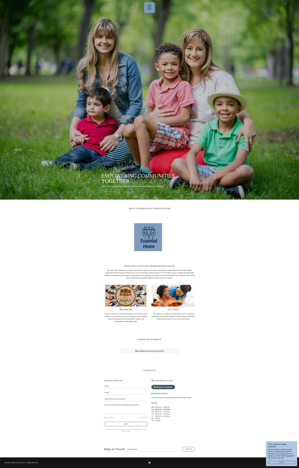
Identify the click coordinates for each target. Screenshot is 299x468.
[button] (286, 3)
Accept (281, 462)
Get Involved (110, 192)
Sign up (189, 449)
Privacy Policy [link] (137, 429)
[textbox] (126, 386)
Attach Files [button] (109, 418)
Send (126, 424)
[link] (149, 3)
